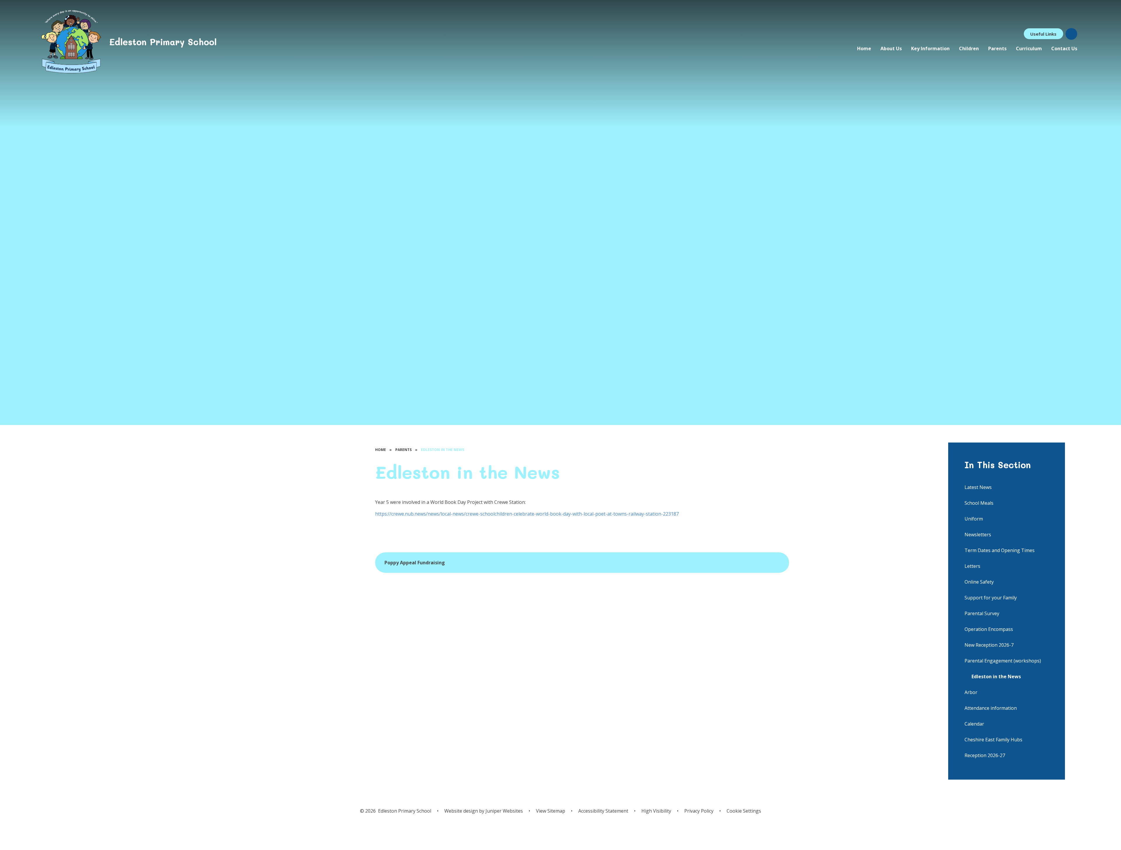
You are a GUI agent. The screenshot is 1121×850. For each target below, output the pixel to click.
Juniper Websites (503, 811)
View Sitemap (550, 811)
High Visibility (656, 811)
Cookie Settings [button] (744, 811)
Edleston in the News (442, 449)
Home (380, 449)
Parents (403, 449)
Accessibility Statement (603, 811)
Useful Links (1043, 34)
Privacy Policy (698, 811)
